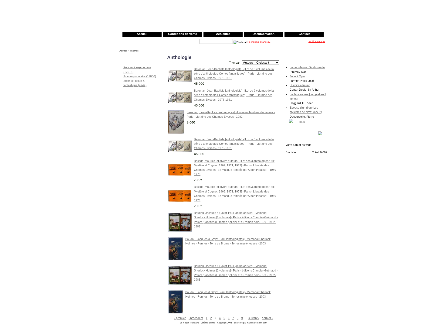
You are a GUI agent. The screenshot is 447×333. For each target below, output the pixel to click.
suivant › (253, 318)
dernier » (267, 318)
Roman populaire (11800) (139, 76)
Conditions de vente (182, 34)
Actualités (223, 34)
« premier (180, 318)
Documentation (263, 34)
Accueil (142, 34)
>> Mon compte (316, 41)
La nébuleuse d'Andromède (307, 67)
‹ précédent (196, 318)
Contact (304, 34)
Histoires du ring (300, 85)
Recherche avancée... (259, 42)
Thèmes (134, 50)
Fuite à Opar (297, 76)
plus (302, 122)
